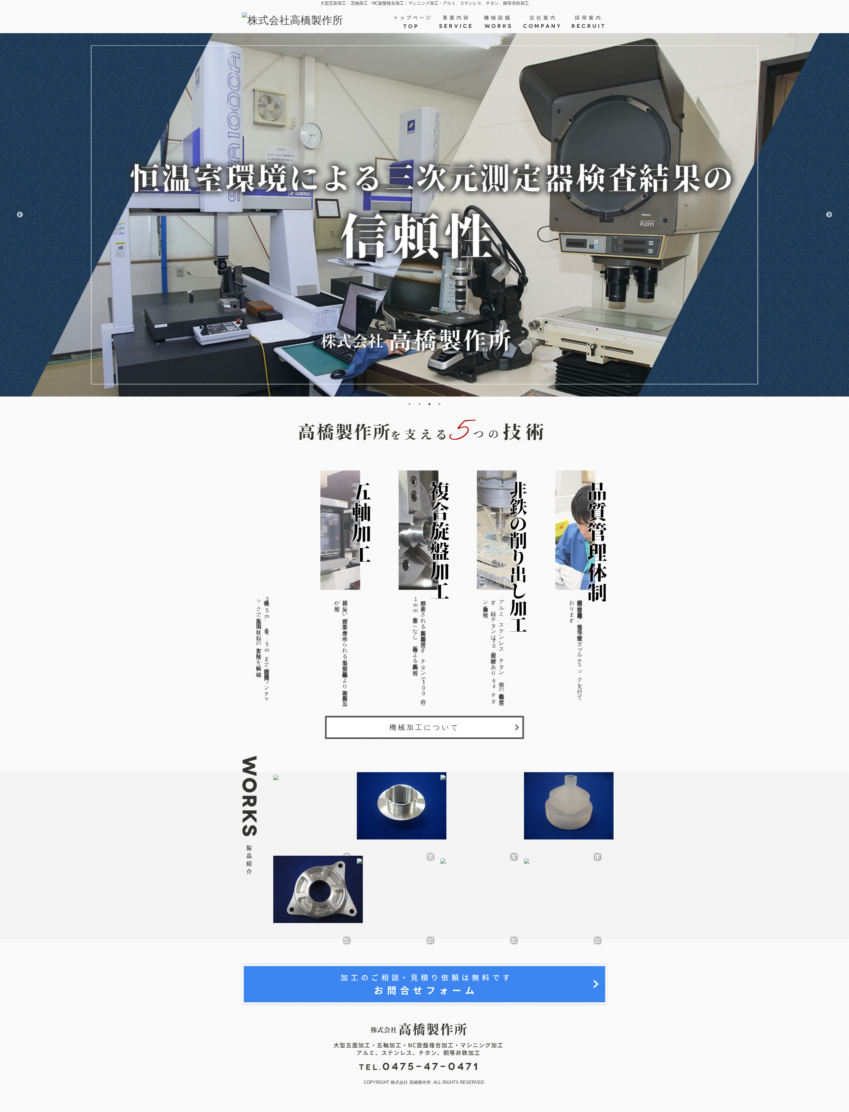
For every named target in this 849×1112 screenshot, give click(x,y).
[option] (424, 215)
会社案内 (542, 21)
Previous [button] (20, 215)
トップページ (413, 21)
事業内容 (455, 21)
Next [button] (829, 215)
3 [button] (429, 410)
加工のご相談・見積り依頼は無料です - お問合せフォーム (424, 984)
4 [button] (439, 410)
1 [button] (409, 410)
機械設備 (498, 21)
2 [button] (419, 410)
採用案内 (586, 21)
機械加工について (424, 727)
